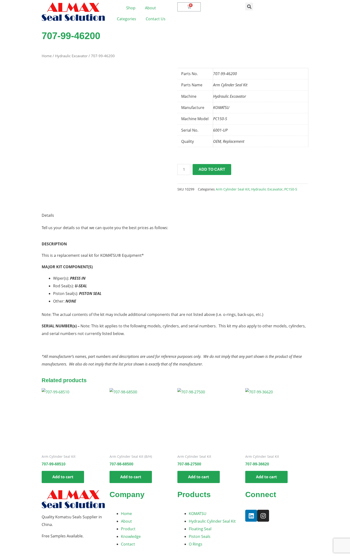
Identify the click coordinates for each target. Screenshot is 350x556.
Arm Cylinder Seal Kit (233, 189)
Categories (126, 18)
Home (47, 55)
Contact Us (155, 18)
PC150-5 (290, 189)
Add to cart (212, 169)
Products (194, 494)
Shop (130, 7)
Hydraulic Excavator (71, 55)
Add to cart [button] (62, 476)
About (150, 7)
